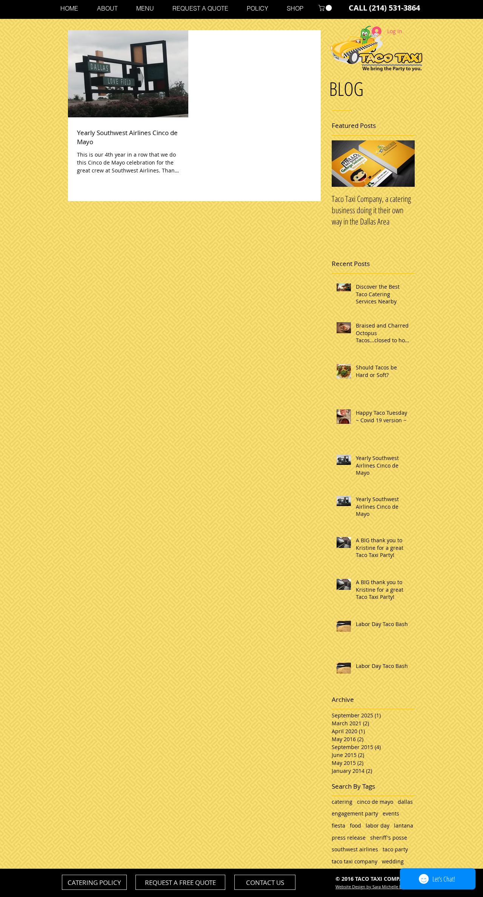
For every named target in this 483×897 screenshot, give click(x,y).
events (391, 813)
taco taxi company (354, 861)
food (355, 825)
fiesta (338, 825)
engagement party (355, 813)
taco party (395, 849)
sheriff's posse (388, 837)
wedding (393, 861)
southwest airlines (355, 849)
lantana (403, 825)
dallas (405, 801)
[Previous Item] (343, 163)
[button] (325, 8)
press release (349, 837)
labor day (377, 825)
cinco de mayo (375, 801)
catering (342, 801)
